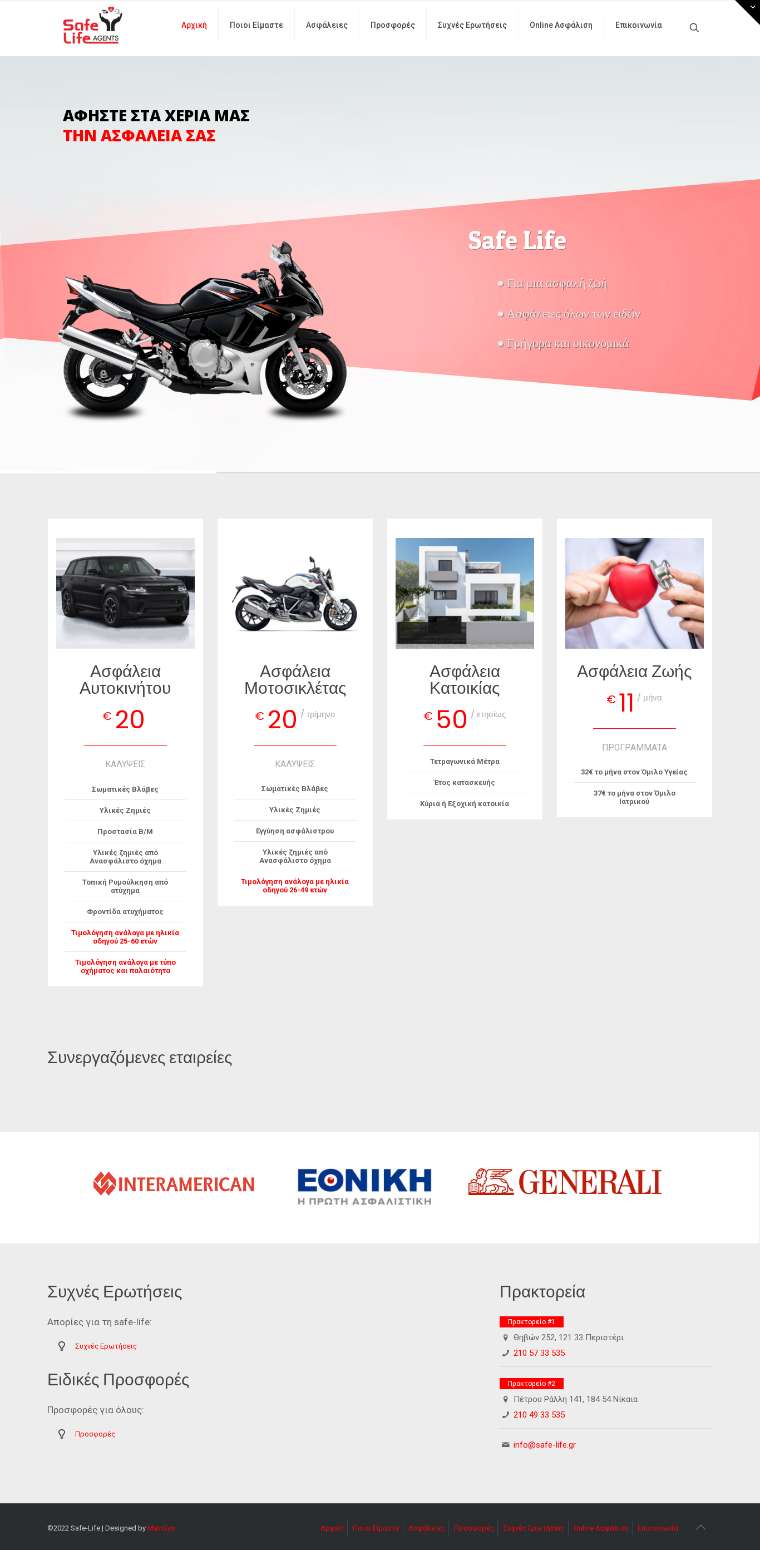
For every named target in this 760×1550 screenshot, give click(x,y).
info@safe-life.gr (545, 1445)
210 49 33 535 (539, 1415)
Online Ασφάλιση (601, 1528)
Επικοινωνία (658, 1528)
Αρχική (332, 1528)
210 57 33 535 (539, 1353)
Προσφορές (95, 1434)
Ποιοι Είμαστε (376, 1528)
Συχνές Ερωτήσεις (106, 1346)
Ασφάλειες (426, 1528)
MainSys (161, 1528)
